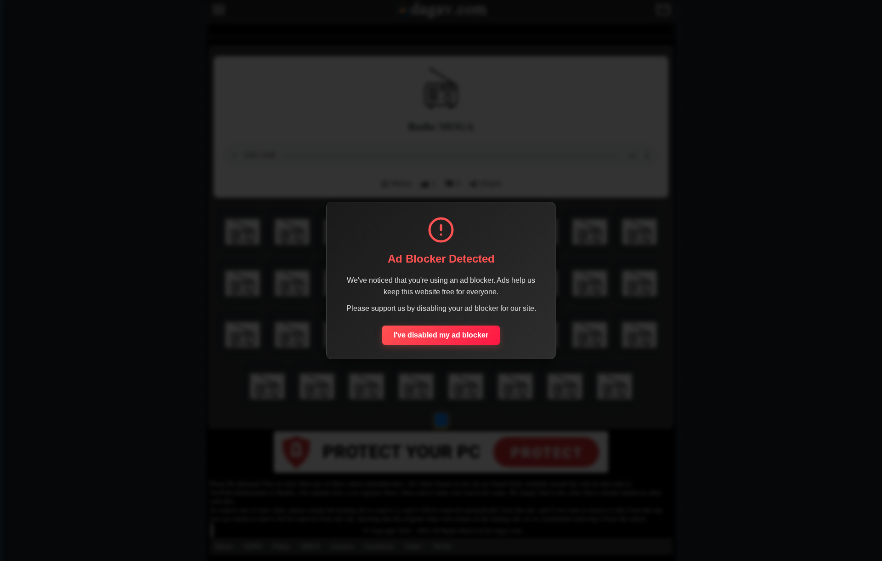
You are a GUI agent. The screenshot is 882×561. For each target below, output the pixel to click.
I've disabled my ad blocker (441, 335)
